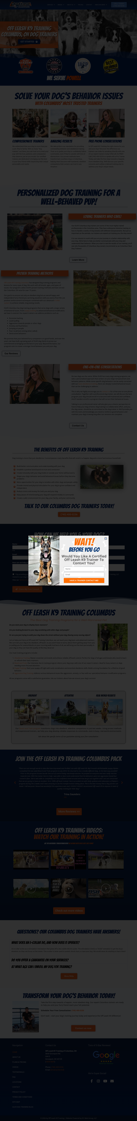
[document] (68, 560)
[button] (106, 538)
